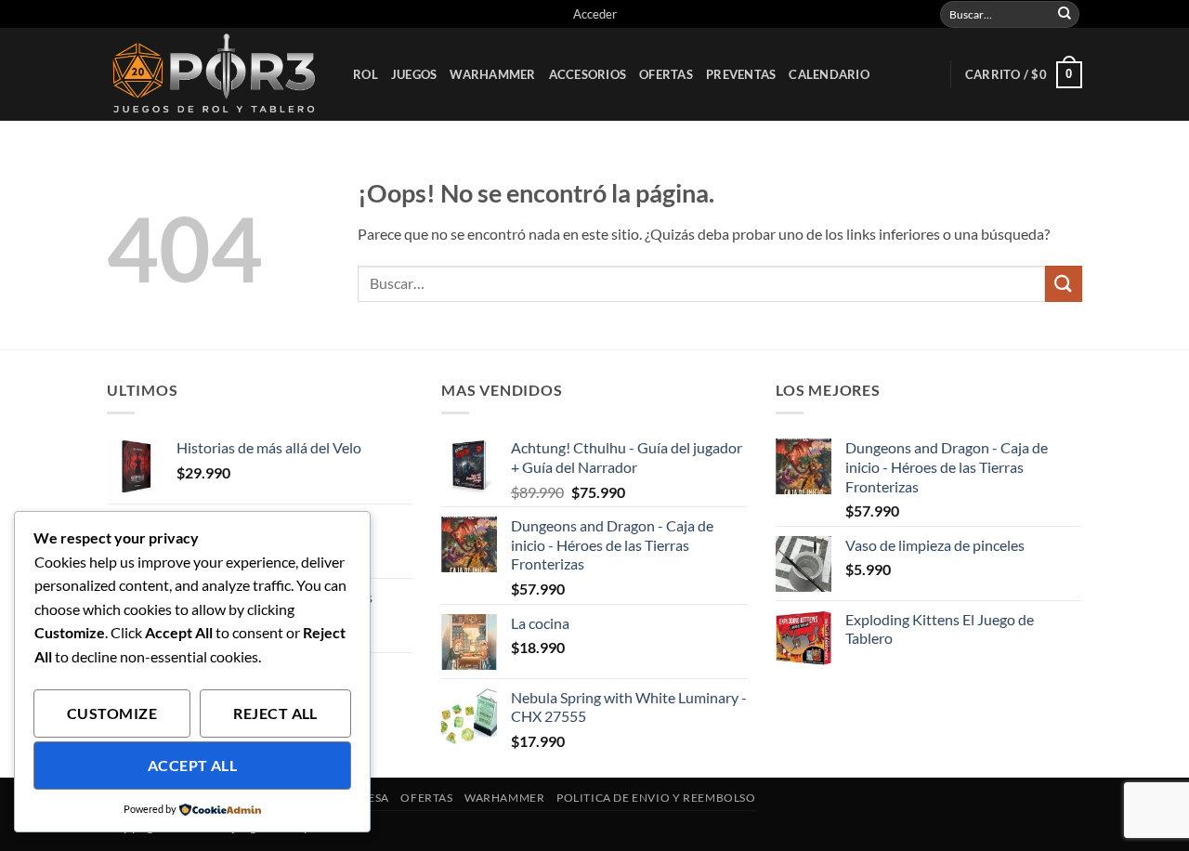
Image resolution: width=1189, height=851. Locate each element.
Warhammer (492, 74)
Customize (112, 713)
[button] (595, 14)
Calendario (829, 74)
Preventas (741, 74)
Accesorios (588, 74)
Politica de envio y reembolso (656, 798)
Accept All (193, 765)
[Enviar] (1064, 14)
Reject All (275, 713)
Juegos (414, 74)
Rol (365, 74)
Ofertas (666, 74)
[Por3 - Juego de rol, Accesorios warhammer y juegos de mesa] (216, 74)
